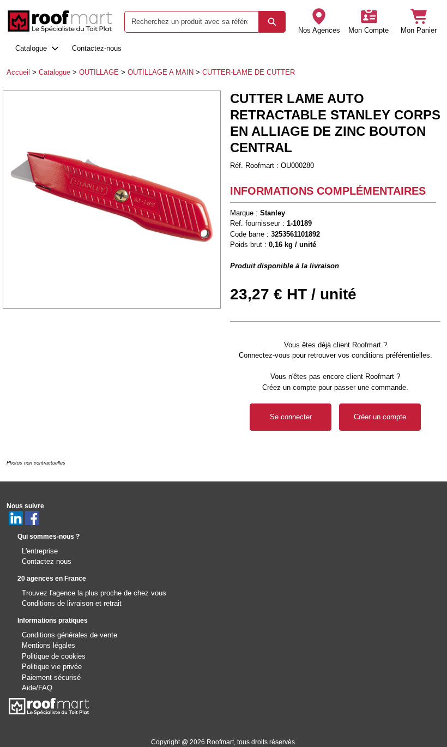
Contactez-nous (97, 48)
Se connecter (291, 417)
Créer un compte (380, 417)
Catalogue (31, 48)
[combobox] (187, 21)
